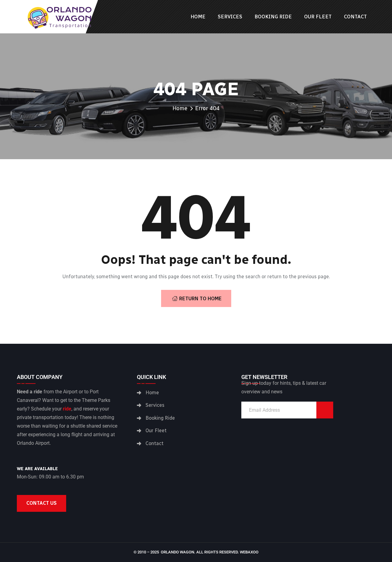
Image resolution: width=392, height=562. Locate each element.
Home (197, 17)
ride (67, 409)
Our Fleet (318, 17)
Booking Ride (273, 17)
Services (230, 17)
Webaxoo (249, 552)
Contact (355, 17)
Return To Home (200, 299)
